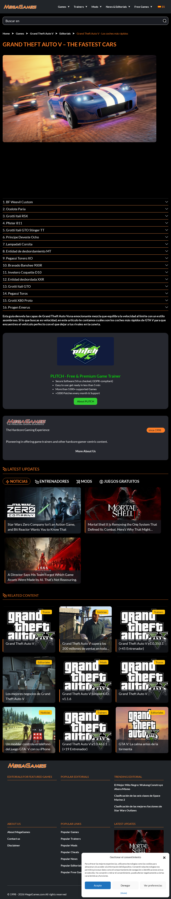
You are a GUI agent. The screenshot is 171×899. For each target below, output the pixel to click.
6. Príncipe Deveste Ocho (21, 237)
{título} (124, 893)
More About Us (85, 451)
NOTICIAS (19, 481)
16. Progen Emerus (16, 307)
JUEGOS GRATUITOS (121, 481)
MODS (86, 481)
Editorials (65, 33)
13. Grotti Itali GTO (17, 286)
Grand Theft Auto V (41, 33)
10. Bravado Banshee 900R (22, 265)
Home (6, 33)
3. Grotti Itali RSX (15, 216)
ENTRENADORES (54, 481)
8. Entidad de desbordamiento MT (27, 251)
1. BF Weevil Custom (18, 202)
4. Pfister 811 (12, 223)
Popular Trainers (71, 838)
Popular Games (70, 832)
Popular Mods (69, 845)
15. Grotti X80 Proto (18, 300)
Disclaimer (13, 845)
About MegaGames (18, 832)
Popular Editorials (71, 865)
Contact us (13, 838)
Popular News (69, 858)
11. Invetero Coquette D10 (22, 272)
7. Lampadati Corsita (17, 244)
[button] (164, 857)
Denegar (125, 885)
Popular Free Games (73, 872)
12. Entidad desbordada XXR (23, 279)
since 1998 (155, 430)
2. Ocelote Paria (14, 209)
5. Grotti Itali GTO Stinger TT (23, 230)
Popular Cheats (70, 852)
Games (20, 33)
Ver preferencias (153, 885)
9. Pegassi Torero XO (18, 258)
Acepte (98, 885)
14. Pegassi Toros (15, 293)
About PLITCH (85, 401)
